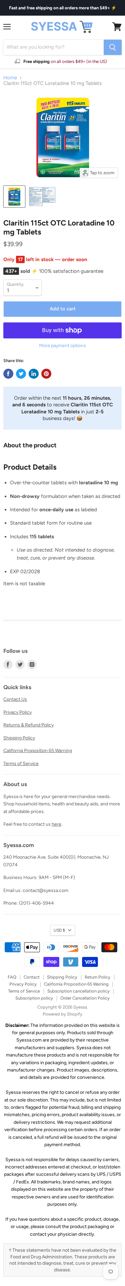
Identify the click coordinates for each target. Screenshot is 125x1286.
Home (10, 78)
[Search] (113, 47)
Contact (32, 977)
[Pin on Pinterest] (46, 374)
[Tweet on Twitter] (21, 374)
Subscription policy (34, 998)
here (56, 824)
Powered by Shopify (62, 1014)
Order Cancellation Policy (85, 998)
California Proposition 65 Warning (37, 750)
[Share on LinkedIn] (34, 374)
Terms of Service (21, 763)
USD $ (59, 930)
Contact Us (15, 699)
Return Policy (97, 977)
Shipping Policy (19, 738)
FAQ (12, 977)
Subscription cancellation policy (78, 991)
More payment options (62, 345)
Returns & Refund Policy (28, 725)
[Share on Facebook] (8, 374)
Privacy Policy (17, 712)
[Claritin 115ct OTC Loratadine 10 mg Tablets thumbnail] (14, 196)
